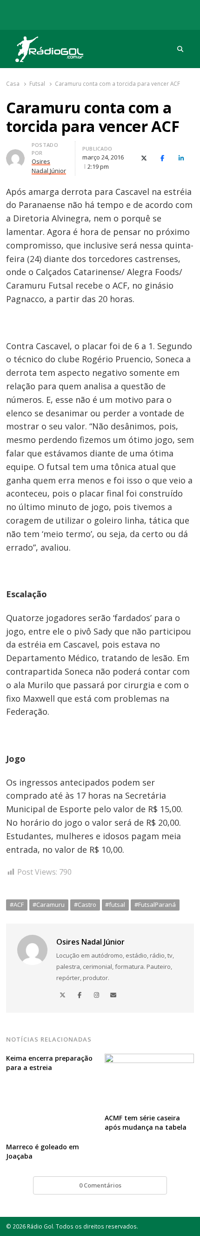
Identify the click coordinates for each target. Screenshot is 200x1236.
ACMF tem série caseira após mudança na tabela (146, 1122)
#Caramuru (49, 904)
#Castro (85, 904)
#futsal (115, 904)
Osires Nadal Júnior (90, 942)
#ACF (17, 904)
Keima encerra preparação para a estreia (49, 1063)
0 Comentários (100, 1185)
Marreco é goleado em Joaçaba (42, 1151)
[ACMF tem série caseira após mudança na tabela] (149, 1059)
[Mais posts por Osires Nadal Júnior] (15, 155)
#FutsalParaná (155, 904)
